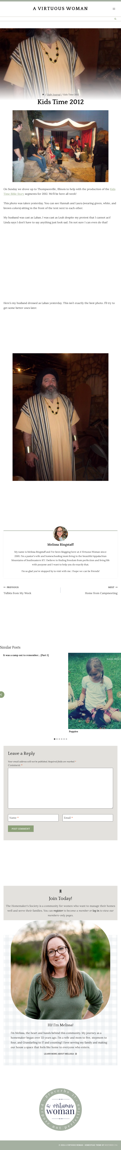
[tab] (54, 739)
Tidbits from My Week (17, 590)
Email (68, 817)
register (58, 910)
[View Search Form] (115, 19)
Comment (15, 765)
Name (14, 817)
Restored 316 (111, 1145)
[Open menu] (114, 8)
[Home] (43, 94)
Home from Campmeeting (101, 590)
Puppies (73, 731)
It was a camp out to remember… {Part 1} (26, 655)
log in (96, 910)
